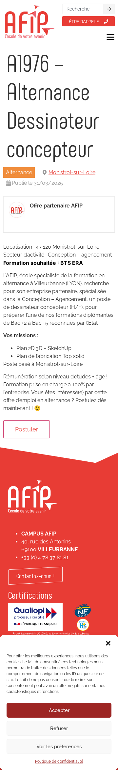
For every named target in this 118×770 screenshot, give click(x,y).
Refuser (59, 728)
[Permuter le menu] (110, 37)
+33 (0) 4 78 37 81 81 (45, 557)
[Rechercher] (109, 9)
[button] (108, 643)
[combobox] (83, 9)
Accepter (59, 710)
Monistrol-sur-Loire (72, 172)
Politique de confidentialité (59, 761)
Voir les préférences (59, 747)
